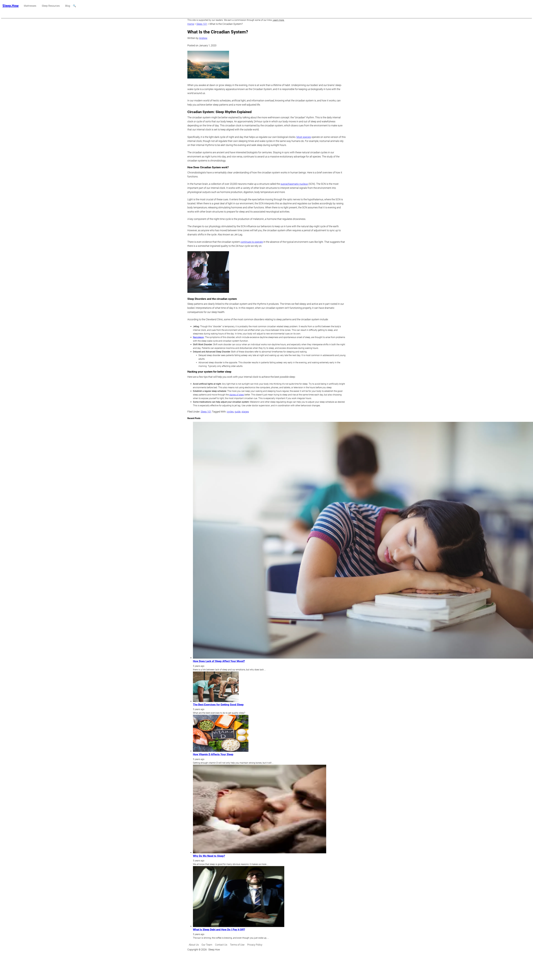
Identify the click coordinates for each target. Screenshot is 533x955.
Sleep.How (10, 5)
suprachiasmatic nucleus (294, 183)
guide (238, 411)
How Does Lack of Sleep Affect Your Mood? (219, 661)
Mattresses (30, 5)
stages (245, 411)
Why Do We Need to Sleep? (209, 855)
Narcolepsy (198, 337)
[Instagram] (341, 945)
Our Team (207, 944)
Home (190, 23)
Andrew (203, 38)
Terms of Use (237, 944)
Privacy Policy (254, 944)
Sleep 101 (201, 23)
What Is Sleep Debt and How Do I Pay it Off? (219, 929)
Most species (303, 137)
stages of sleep (236, 394)
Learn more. (278, 20)
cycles (230, 411)
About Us (194, 944)
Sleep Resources (51, 5)
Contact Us (221, 944)
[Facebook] (344, 945)
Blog (67, 5)
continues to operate (252, 241)
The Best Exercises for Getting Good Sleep (218, 704)
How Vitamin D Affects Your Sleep (213, 754)
